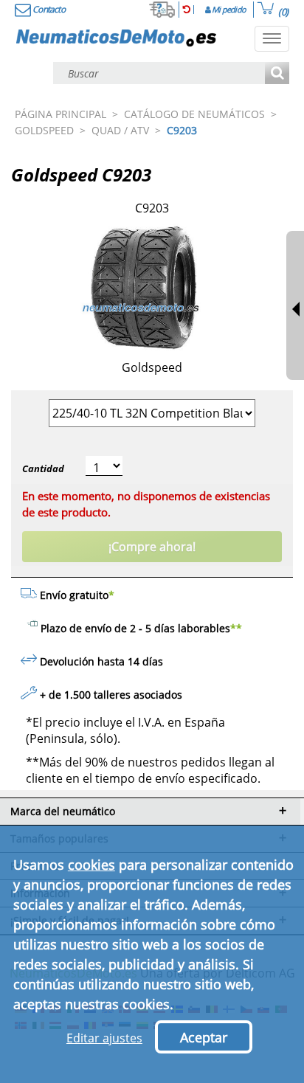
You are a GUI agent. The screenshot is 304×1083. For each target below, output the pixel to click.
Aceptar (203, 1037)
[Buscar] (277, 74)
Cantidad (43, 468)
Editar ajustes (104, 1038)
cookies (91, 864)
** (236, 628)
